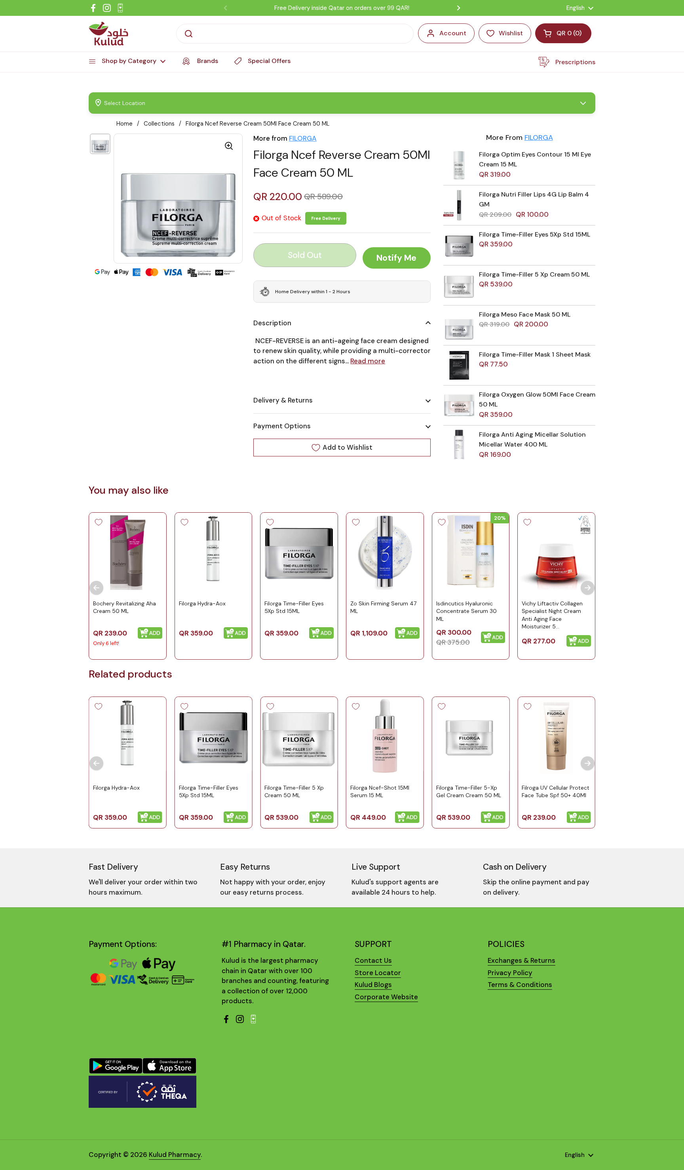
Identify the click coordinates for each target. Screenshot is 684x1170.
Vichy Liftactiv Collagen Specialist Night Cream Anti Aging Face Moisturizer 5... (552, 615)
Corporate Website (386, 996)
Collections (159, 124)
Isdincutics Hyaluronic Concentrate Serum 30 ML (466, 611)
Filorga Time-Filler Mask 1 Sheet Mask (535, 354)
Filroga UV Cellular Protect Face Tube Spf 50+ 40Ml (555, 791)
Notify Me (396, 257)
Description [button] (272, 323)
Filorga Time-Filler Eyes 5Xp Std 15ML (534, 234)
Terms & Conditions (520, 984)
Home (124, 124)
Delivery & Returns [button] (283, 400)
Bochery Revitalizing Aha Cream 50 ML (124, 607)
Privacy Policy (510, 972)
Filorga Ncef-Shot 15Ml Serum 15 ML (379, 791)
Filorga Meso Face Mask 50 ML (524, 314)
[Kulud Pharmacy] (108, 34)
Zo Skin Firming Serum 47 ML (383, 607)
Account (452, 33)
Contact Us (373, 960)
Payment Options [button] (282, 426)
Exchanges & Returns (521, 960)
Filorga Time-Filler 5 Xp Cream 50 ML (534, 274)
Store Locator (378, 972)
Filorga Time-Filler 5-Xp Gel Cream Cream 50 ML (468, 791)
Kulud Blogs (373, 984)
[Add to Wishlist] (98, 522)
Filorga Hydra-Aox (202, 603)
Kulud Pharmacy (175, 1154)
